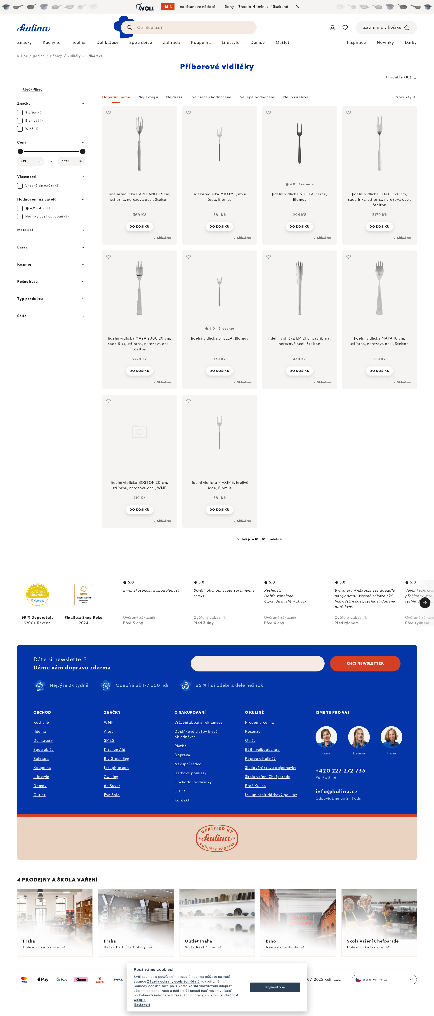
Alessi (109, 731)
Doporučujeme (116, 97)
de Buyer (112, 786)
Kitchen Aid (114, 749)
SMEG (109, 740)
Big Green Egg (116, 759)
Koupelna (42, 768)
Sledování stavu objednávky (270, 768)
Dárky (411, 43)
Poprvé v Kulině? (260, 759)
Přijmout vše (275, 987)
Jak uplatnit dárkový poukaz (271, 795)
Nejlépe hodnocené (257, 97)
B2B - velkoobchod (262, 749)
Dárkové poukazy (191, 773)
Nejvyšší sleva (295, 97)
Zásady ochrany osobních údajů (173, 981)
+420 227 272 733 (340, 771)
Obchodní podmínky (193, 782)
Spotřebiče (43, 749)
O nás (250, 740)
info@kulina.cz (337, 791)
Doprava (182, 755)
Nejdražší (174, 97)
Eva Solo (112, 795)
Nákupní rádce (188, 764)
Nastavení (142, 1004)
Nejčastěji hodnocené (211, 97)
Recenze (253, 731)
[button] (259, 99)
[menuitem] (24, 44)
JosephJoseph (116, 768)
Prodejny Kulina (259, 722)
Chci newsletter (365, 663)
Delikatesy (43, 740)
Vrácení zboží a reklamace (199, 722)
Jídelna (39, 731)
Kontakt (182, 800)
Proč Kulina (255, 786)
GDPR (180, 791)
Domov (40, 786)
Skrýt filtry (32, 90)
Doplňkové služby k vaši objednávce (196, 734)
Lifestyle (41, 777)
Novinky (385, 43)
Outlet (39, 795)
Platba (181, 746)
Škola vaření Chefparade (267, 777)
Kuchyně (41, 722)
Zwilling (111, 777)
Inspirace (356, 43)
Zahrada (41, 759)
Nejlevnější (148, 97)
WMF (108, 722)
